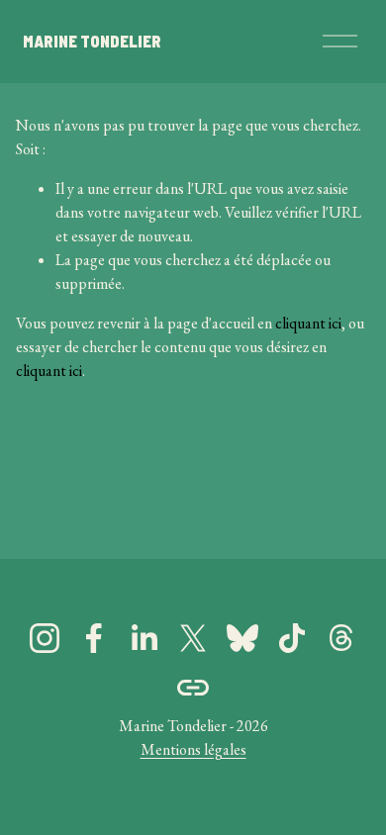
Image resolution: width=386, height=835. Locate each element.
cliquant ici (308, 323)
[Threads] (341, 638)
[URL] (193, 687)
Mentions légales (193, 749)
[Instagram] (44, 638)
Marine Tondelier (92, 41)
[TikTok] (292, 638)
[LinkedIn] (143, 638)
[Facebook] (94, 638)
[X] (193, 638)
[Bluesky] (242, 638)
